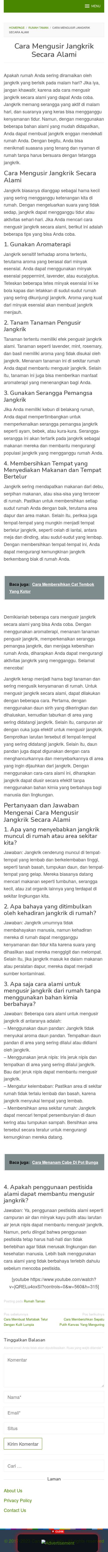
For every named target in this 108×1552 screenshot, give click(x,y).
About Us (13, 1490)
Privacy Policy (18, 1500)
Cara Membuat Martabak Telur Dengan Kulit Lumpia (26, 1319)
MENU (95, 6)
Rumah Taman (34, 1301)
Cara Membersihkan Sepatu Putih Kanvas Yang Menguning (82, 1319)
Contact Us (15, 1510)
